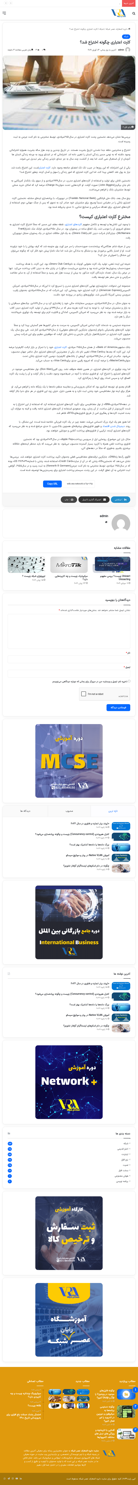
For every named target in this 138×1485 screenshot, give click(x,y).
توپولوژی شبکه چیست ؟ (33, 576)
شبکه (101, 29)
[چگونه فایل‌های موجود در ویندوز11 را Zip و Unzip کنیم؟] (126, 1394)
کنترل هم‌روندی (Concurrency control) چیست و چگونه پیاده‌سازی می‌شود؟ (72, 834)
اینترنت (125, 1154)
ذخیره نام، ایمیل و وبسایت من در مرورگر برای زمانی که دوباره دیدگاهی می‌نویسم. (89, 681)
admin (121, 50)
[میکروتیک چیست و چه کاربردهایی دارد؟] (69, 564)
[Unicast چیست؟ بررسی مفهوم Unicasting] (111, 564)
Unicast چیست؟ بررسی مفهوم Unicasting (115, 577)
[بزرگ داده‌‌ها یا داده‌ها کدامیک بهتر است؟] (121, 847)
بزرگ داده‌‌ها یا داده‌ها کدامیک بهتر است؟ (89, 845)
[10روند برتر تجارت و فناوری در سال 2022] (121, 826)
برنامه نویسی (122, 1181)
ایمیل (127, 667)
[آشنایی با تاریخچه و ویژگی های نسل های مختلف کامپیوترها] (126, 1434)
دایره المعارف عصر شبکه (117, 29)
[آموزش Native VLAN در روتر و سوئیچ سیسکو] (121, 858)
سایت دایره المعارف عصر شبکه (85, 1451)
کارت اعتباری (44, 168)
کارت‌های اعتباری (73, 224)
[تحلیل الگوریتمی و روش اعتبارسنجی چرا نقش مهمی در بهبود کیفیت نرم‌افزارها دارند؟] (69, 1406)
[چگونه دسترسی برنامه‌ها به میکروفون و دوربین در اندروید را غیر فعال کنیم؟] (126, 1411)
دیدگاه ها (25, 811)
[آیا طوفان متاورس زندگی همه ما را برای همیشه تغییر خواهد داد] (83, 1406)
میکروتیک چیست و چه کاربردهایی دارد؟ (71, 577)
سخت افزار (123, 1170)
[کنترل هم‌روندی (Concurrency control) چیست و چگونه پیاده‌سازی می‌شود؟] (121, 837)
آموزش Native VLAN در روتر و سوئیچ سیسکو (99, 3)
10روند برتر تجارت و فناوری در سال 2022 (90, 823)
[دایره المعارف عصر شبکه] (118, 13)
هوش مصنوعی (121, 1176)
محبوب (69, 811)
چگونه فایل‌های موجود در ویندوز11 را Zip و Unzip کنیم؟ (104, 1394)
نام (128, 653)
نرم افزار (124, 1160)
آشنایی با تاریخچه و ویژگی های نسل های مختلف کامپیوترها (104, 1433)
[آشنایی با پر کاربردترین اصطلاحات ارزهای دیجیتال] (54, 1399)
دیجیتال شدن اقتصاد (113, 426)
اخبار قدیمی (122, 1149)
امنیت (125, 1165)
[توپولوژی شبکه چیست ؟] (26, 564)
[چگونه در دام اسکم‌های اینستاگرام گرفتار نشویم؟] (121, 868)
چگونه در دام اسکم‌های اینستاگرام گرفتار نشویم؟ (86, 866)
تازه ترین (113, 811)
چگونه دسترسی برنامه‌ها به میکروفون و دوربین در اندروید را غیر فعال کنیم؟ (105, 1414)
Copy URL (52, 484)
